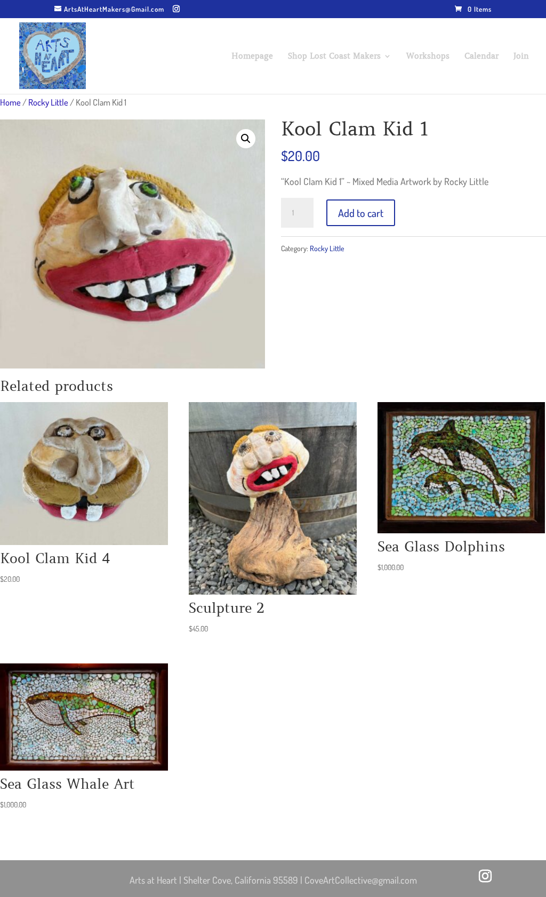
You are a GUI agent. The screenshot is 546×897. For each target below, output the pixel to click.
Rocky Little (48, 102)
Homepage (252, 56)
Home (10, 102)
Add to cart (360, 213)
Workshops (427, 56)
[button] (245, 138)
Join (521, 56)
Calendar (481, 56)
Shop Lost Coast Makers (334, 56)
